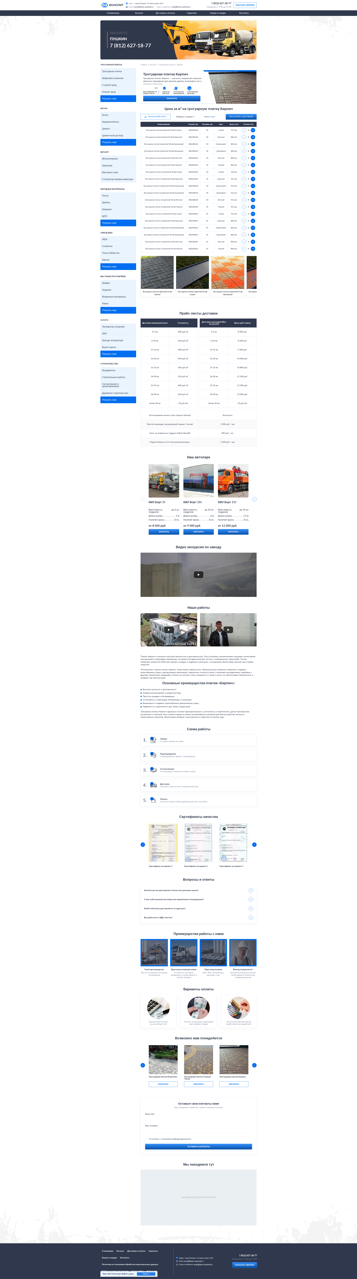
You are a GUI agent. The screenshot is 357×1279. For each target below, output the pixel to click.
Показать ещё (109, 99)
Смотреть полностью (152, 84)
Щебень (106, 202)
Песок (105, 196)
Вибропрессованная (112, 78)
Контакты (244, 13)
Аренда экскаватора (112, 340)
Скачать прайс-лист (157, 116)
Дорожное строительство (115, 393)
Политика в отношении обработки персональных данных (130, 1264)
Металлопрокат (110, 159)
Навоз (105, 303)
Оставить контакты (198, 1147)
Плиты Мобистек (110, 253)
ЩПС (105, 216)
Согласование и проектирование (110, 385)
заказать (163, 1084)
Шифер (106, 283)
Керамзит (107, 209)
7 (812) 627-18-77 (221, 3)
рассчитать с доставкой (241, 116)
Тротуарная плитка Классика (163, 1077)
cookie (131, 1274)
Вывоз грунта (109, 347)
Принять (146, 1274)
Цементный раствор (112, 135)
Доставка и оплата (165, 13)
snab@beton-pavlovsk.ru (181, 7)
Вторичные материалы (114, 297)
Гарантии (191, 13)
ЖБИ (104, 239)
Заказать (172, 98)
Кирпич (105, 260)
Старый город (109, 85)
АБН (104, 333)
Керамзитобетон (110, 122)
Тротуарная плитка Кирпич (232, 1077)
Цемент (106, 129)
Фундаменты (108, 370)
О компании (113, 13)
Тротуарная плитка (112, 71)
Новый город (109, 92)
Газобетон (107, 246)
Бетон (105, 115)
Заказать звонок (245, 5)
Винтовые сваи (110, 172)
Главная (144, 65)
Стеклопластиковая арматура (117, 179)
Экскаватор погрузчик (113, 327)
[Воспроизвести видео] (198, 574)
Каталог (139, 13)
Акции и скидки (218, 13)
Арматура (107, 165)
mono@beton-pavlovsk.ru (144, 7)
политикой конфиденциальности (176, 1139)
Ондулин (106, 290)
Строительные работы (113, 377)
